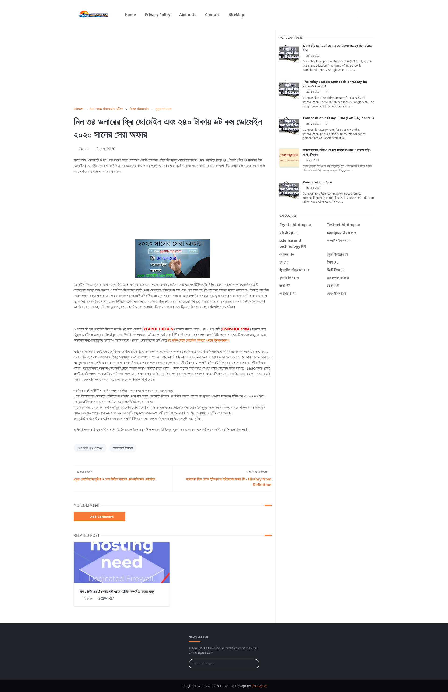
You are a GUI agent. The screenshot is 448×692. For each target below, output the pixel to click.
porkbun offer (90, 448)
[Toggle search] (370, 14)
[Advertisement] (173, 68)
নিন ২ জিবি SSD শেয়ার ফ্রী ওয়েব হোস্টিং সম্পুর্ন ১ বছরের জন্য (117, 591)
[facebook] (345, 14)
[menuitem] (130, 14)
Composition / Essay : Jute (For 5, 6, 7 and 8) (338, 118)
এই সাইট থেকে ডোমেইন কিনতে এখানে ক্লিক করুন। (198, 340)
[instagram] (352, 14)
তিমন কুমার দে (259, 686)
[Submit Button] (254, 663)
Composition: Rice (317, 182)
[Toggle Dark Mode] (362, 15)
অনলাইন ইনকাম (123, 448)
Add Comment (102, 516)
